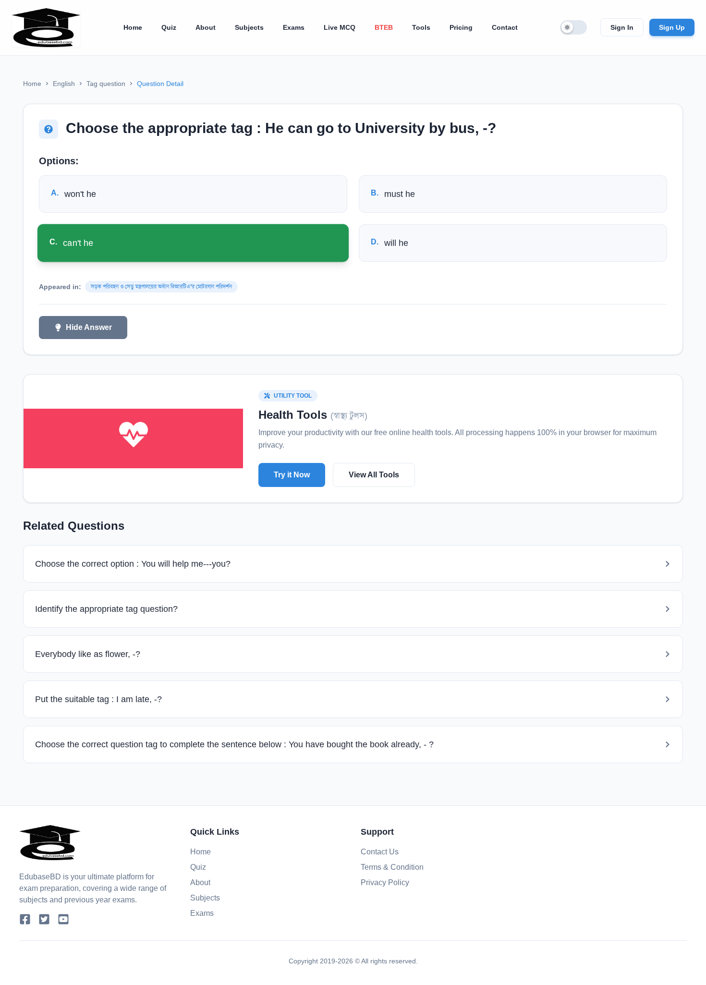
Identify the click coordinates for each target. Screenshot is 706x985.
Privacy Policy (385, 882)
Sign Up (672, 27)
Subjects (249, 27)
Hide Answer (89, 327)
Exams (293, 27)
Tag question (105, 83)
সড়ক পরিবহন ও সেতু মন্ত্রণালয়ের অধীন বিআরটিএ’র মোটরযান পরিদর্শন (161, 286)
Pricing (461, 27)
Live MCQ (339, 27)
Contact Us (380, 852)
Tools (421, 27)
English (64, 83)
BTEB (384, 27)
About (205, 27)
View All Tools (374, 475)
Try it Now (292, 475)
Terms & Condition (392, 867)
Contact (505, 27)
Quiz (168, 27)
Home (132, 27)
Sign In (621, 27)
